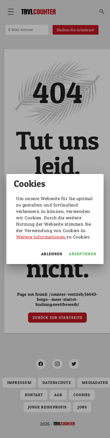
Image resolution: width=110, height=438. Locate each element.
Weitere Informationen (41, 237)
